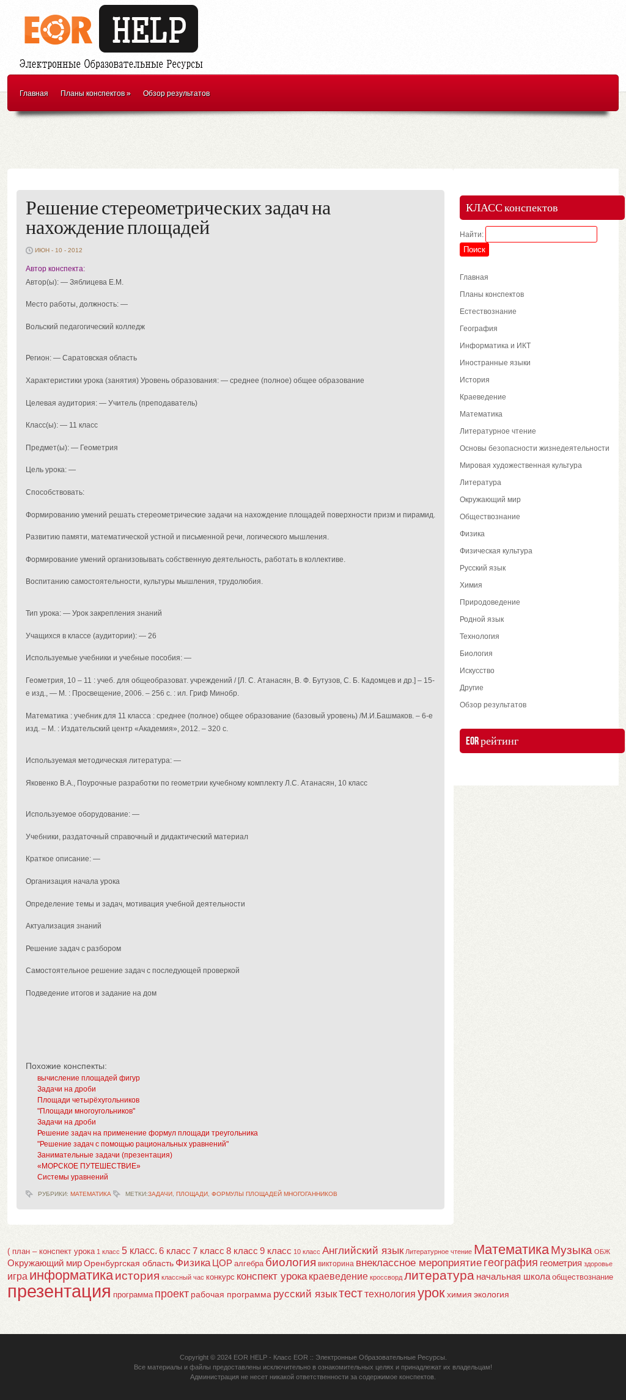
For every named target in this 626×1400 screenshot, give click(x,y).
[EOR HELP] (114, 71)
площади (192, 1193)
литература (439, 1275)
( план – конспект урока (51, 1251)
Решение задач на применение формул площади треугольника (147, 1133)
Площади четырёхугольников (88, 1100)
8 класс (242, 1251)
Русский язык (483, 568)
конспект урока (272, 1276)
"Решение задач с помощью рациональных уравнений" (133, 1144)
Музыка (571, 1250)
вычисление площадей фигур (88, 1078)
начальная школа (513, 1277)
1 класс (108, 1251)
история (137, 1275)
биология (290, 1262)
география (511, 1262)
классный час (182, 1277)
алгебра (248, 1263)
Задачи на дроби (66, 1089)
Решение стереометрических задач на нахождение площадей (178, 218)
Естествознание (488, 311)
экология (491, 1294)
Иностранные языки (495, 363)
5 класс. (139, 1250)
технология (390, 1293)
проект (172, 1293)
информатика (71, 1275)
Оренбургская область (129, 1263)
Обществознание (490, 516)
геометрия (561, 1263)
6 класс (175, 1250)
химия (459, 1294)
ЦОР (222, 1263)
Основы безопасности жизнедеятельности (534, 448)
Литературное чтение (498, 431)
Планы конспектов (96, 93)
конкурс (220, 1277)
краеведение (338, 1276)
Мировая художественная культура (521, 465)
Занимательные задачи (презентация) (104, 1155)
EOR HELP (250, 1357)
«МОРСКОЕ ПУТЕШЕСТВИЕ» (89, 1166)
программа (133, 1294)
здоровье (598, 1263)
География (479, 328)
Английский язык (362, 1250)
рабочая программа (231, 1294)
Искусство (477, 670)
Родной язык (482, 619)
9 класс (276, 1251)
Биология (476, 653)
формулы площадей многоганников (274, 1193)
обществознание (582, 1277)
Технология (479, 636)
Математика (90, 1193)
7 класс (208, 1251)
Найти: (472, 234)
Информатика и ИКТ (495, 345)
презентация (59, 1291)
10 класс (306, 1251)
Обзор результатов (176, 93)
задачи (160, 1193)
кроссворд (386, 1277)
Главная (34, 93)
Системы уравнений (72, 1177)
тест (351, 1293)
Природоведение (490, 602)
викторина (336, 1264)
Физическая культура (496, 551)
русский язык (305, 1294)
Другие (472, 688)
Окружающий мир (490, 499)
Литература (480, 482)
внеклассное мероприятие (419, 1263)
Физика (472, 534)
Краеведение (483, 397)
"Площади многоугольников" (86, 1111)
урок (431, 1292)
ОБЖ (602, 1251)
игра (17, 1276)
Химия (471, 585)
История (475, 380)
